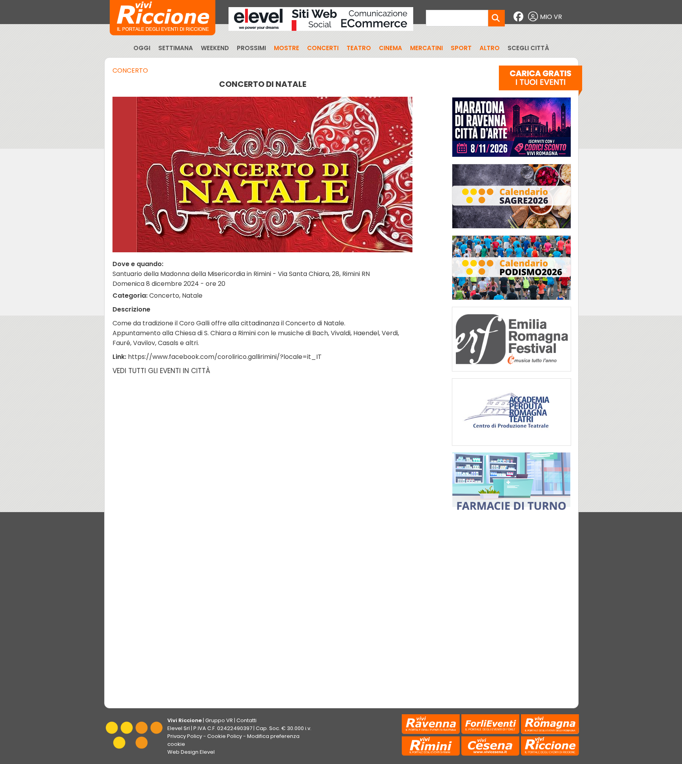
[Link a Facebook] (519, 17)
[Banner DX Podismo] (511, 301)
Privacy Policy (184, 736)
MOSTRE (286, 48)
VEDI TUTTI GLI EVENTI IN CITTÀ (161, 370)
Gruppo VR (219, 720)
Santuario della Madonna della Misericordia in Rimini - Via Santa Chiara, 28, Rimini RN (241, 273)
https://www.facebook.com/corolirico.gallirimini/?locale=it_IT (225, 356)
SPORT (461, 48)
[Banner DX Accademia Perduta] (511, 447)
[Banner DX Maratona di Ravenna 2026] (511, 158)
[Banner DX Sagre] (511, 230)
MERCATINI (426, 48)
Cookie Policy (224, 736)
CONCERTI (323, 48)
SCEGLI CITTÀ (528, 48)
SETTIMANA (175, 48)
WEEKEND (215, 48)
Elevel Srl (178, 728)
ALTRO (490, 48)
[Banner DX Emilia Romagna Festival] (511, 373)
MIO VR (551, 16)
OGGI (141, 48)
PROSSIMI (251, 48)
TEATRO (359, 48)
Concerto (130, 70)
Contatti (246, 720)
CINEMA (390, 48)
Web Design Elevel (191, 752)
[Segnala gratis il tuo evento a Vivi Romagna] (540, 82)
